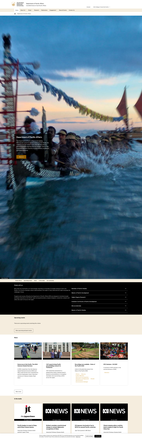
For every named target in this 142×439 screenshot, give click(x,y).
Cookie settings (89, 436)
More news (18, 391)
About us (21, 156)
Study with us (18, 280)
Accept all (98, 436)
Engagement (53, 10)
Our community (50, 280)
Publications (44, 10)
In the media (42, 280)
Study (29, 10)
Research (36, 10)
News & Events (63, 10)
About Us (23, 10)
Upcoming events (28, 280)
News (35, 280)
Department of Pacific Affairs (35, 3)
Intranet (88, 7)
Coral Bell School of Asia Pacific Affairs (36, 5)
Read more (78, 436)
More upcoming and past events (24, 330)
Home (16, 10)
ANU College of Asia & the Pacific (100, 7)
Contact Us (72, 10)
